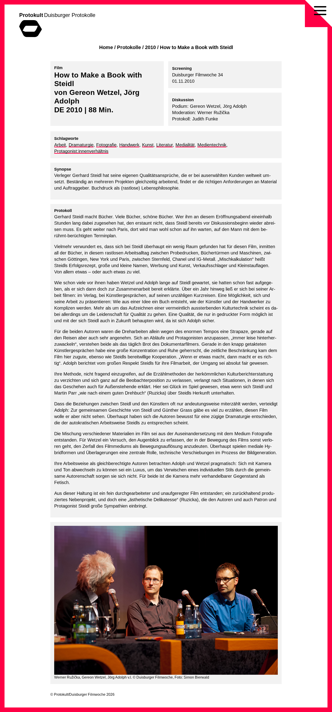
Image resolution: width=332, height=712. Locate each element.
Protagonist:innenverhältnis (81, 151)
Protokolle (129, 47)
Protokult (31, 15)
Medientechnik (211, 144)
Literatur (164, 144)
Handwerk (129, 144)
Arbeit (60, 144)
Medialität (185, 144)
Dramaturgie (81, 144)
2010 (150, 47)
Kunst (148, 144)
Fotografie (106, 144)
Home (106, 47)
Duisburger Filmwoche (87, 694)
